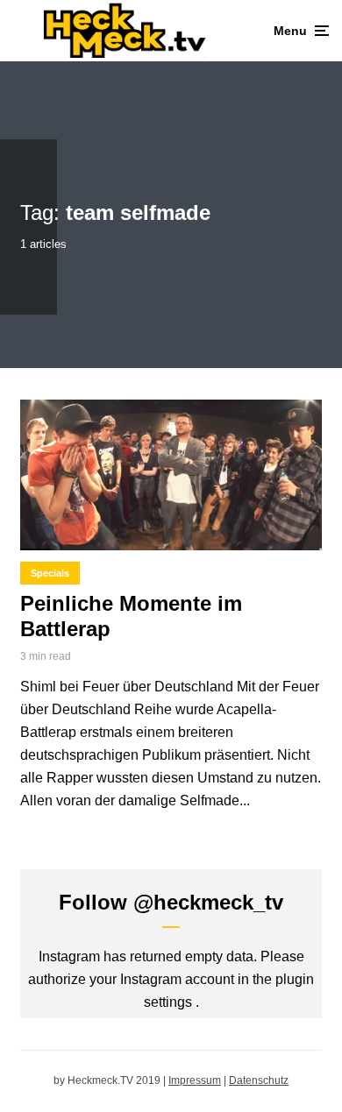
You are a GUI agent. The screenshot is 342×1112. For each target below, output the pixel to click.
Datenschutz (259, 1080)
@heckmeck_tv (208, 902)
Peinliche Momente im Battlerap (131, 616)
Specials (50, 573)
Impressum (194, 1080)
